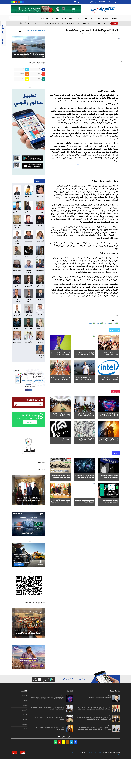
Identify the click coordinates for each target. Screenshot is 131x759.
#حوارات (25, 729)
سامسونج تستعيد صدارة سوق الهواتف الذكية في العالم (109, 476)
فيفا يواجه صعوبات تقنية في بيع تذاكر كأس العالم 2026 (60, 353)
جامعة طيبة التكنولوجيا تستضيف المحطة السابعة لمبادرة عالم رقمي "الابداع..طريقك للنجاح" (28, 632)
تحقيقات (106, 17)
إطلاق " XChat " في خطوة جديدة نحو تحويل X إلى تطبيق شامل (84, 476)
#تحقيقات (24, 696)
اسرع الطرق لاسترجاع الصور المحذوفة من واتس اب (110, 501)
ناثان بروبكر (28, 285)
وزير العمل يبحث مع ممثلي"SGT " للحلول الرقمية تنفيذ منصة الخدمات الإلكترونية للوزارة (60, 379)
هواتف (92, 17)
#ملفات (25, 700)
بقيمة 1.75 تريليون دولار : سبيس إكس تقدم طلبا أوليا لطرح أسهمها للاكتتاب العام (84, 379)
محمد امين (17, 328)
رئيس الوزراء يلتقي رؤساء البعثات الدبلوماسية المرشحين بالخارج (60, 414)
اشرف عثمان (85, 33)
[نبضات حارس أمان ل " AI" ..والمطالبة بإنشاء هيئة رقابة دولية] (28, 46)
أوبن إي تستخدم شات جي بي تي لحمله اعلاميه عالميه (61, 439)
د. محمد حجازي (40, 256)
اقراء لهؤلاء (39, 181)
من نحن (14, 753)
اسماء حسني (40, 240)
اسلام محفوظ (17, 270)
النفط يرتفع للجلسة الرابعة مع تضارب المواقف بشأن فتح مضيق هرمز (108, 440)
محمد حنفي (28, 211)
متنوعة (71, 17)
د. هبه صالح (28, 225)
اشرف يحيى (17, 314)
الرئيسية (114, 17)
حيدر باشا (40, 299)
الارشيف (3, 42)
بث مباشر (49, 17)
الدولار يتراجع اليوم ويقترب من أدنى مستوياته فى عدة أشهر (85, 439)
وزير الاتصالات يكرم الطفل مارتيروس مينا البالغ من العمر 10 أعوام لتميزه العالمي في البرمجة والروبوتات (94, 718)
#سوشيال (24, 710)
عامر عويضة (28, 328)
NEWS (64, 17)
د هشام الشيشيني (28, 271)
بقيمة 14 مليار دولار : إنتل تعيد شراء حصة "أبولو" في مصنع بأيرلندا (109, 379)
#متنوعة (25, 719)
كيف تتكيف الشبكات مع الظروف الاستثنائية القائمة (84, 501)
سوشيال (85, 17)
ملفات (99, 17)
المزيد (42, 17)
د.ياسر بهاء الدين (17, 197)
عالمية (78, 17)
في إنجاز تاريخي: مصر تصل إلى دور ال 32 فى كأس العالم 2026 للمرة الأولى (85, 354)
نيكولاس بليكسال (28, 300)
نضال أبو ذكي (29, 341)
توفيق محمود (40, 270)
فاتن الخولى (40, 196)
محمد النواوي (17, 211)
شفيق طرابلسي (17, 300)
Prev (13, 490)
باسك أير (17, 285)
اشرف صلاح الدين (40, 356)
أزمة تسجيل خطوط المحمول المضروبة (100, 697)
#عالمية (25, 715)
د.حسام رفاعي (17, 341)
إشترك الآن (30, 422)
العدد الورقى (3, 29)
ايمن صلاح (40, 211)
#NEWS (24, 724)
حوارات (57, 17)
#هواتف (25, 705)
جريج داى (40, 341)
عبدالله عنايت (40, 314)
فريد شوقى (28, 196)
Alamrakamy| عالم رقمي (94, 752)
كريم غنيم (17, 256)
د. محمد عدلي (28, 240)
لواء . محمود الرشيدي (17, 226)
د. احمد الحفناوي (17, 241)
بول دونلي (29, 314)
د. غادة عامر (40, 225)
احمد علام (40, 285)
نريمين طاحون (40, 328)
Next (43, 490)
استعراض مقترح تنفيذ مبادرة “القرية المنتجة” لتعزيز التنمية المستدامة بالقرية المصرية (85, 415)
